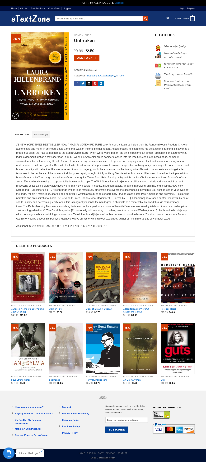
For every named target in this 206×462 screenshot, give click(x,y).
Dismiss (119, 2)
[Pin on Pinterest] (95, 83)
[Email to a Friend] (89, 83)
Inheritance (54, 379)
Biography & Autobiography (101, 75)
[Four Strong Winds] (28, 348)
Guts (163, 379)
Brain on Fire (55, 309)
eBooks (23, 8)
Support (67, 8)
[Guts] (178, 348)
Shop (88, 35)
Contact (122, 453)
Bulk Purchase (38, 8)
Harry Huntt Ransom (96, 379)
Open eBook (54, 8)
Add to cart (86, 58)
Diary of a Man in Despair (99, 309)
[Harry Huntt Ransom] (103, 348)
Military (120, 75)
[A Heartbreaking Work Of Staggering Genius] (140, 277)
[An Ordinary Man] (140, 348)
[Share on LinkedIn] (101, 83)
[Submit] (145, 18)
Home (14, 8)
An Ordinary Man (132, 379)
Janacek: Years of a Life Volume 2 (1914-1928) (27, 310)
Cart (100, 453)
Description (21, 134)
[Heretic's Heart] (178, 277)
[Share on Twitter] (83, 83)
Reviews (110, 453)
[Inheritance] (66, 348)
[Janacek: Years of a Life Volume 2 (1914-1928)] (28, 277)
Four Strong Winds (20, 379)
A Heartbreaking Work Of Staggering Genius (136, 310)
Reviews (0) (41, 134)
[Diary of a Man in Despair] (103, 277)
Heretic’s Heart (168, 309)
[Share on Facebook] (77, 83)
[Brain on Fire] (66, 277)
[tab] (21, 134)
